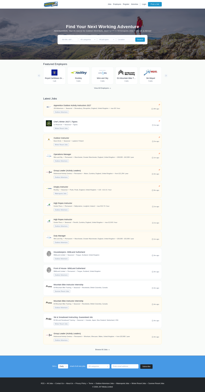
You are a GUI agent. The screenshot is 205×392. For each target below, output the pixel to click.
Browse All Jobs (101, 349)
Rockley (56, 190)
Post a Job (155, 4)
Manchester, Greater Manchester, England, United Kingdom (95, 157)
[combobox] (88, 39)
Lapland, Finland (77, 141)
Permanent (68, 157)
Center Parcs (58, 206)
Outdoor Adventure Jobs (105, 383)
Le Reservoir (58, 124)
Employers (117, 4)
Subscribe (146, 366)
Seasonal (69, 108)
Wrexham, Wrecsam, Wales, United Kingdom (99, 336)
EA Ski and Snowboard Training (64, 320)
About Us (69, 383)
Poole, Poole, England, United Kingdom (83, 190)
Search (140, 39)
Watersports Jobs (61, 193)
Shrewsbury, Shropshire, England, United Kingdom (91, 108)
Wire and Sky (58, 157)
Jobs (109, 4)
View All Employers (101, 88)
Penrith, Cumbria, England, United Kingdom (88, 222)
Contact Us (59, 383)
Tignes (75, 124)
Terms (91, 383)
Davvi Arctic (57, 141)
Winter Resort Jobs (61, 128)
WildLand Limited (59, 255)
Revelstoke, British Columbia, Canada (95, 287)
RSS (43, 383)
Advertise (134, 4)
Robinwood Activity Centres (63, 173)
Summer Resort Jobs (62, 291)
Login (144, 4)
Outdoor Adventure (61, 112)
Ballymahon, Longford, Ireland (84, 206)
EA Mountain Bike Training (62, 287)
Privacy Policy (80, 383)
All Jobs (50, 383)
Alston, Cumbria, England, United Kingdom (98, 173)
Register (126, 4)
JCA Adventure (59, 108)
